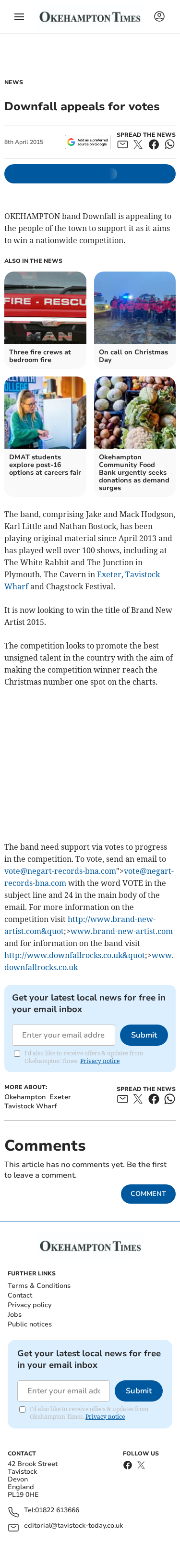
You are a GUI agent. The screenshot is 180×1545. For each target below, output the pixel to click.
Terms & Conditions (39, 1285)
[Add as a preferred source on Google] (87, 142)
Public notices (30, 1324)
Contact (20, 1295)
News (13, 82)
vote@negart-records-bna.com (60, 871)
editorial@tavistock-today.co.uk (73, 1526)
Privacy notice (100, 1061)
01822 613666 (57, 1510)
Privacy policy (29, 1305)
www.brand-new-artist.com (122, 931)
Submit (144, 1035)
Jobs (15, 1314)
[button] (19, 16)
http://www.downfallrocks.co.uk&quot (74, 955)
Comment (148, 1193)
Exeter (109, 574)
